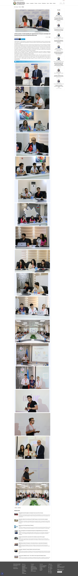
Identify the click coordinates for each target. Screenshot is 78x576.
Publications (44, 3)
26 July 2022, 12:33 (17, 37)
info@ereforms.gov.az (16, 0)
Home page (16, 6)
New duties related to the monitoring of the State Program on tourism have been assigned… (33, 519)
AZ (63, 0)
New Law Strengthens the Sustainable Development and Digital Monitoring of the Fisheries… (33, 530)
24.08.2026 (20, 550)
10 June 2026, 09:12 (58, 55)
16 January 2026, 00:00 (58, 88)
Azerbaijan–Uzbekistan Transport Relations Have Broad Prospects (29, 549)
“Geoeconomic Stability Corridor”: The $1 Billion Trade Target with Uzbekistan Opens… (32, 555)
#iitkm (16, 507)
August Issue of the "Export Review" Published (26, 525)
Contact (54, 3)
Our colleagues (24, 571)
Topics (48, 3)
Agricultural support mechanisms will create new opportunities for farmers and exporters (58, 53)
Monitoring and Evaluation (43, 565)
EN (64, 0)
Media (51, 3)
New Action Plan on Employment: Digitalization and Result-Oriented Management (58, 41)
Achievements (24, 573)
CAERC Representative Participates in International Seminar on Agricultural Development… (33, 543)
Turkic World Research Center (34, 569)
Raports (23, 572)
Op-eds (58, 10)
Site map (22, 0)
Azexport (32, 565)
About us (27, 3)
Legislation (32, 3)
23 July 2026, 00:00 (59, 43)
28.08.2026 (20, 526)
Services (39, 3)
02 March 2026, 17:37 (58, 77)
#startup (19, 507)
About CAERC (24, 565)
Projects (36, 3)
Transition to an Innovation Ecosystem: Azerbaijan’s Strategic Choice (58, 86)
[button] (2, 573)
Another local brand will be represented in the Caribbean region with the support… (32, 536)
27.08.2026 (20, 531)
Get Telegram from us (21, 61)
